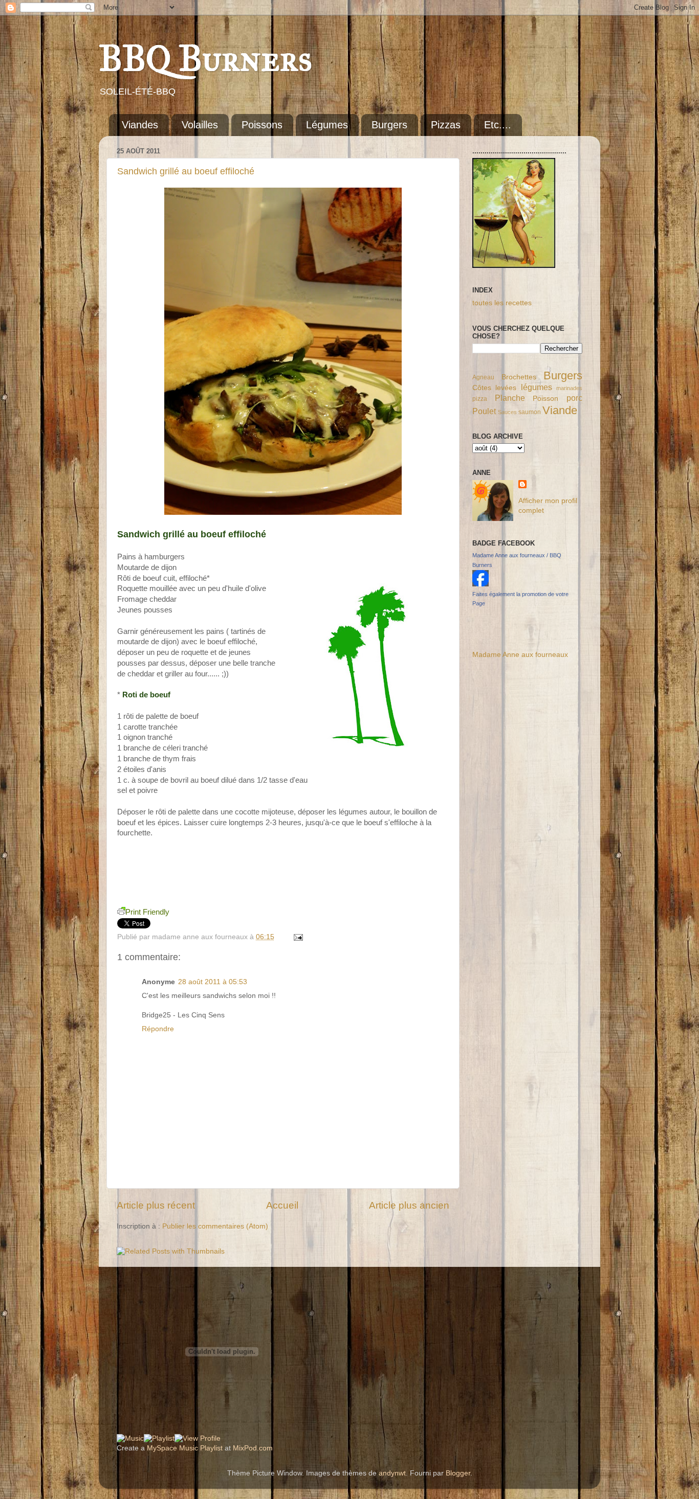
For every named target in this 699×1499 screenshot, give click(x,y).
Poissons (262, 124)
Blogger (458, 1473)
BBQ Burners (205, 58)
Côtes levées (494, 388)
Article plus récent (156, 1205)
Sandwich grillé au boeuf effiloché (185, 171)
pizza (479, 398)
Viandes (140, 124)
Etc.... (497, 124)
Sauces (507, 412)
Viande (559, 410)
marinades (569, 388)
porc (574, 397)
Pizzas (446, 124)
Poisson (545, 398)
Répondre (158, 1029)
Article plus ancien (409, 1205)
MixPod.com (253, 1448)
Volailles (200, 124)
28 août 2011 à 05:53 (212, 982)
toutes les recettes (502, 303)
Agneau (483, 377)
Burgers (389, 124)
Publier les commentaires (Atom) (215, 1226)
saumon (529, 412)
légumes (536, 387)
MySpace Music (172, 1448)
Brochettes (518, 377)
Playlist (211, 1448)
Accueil (282, 1205)
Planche (510, 397)
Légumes (327, 124)
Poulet (484, 411)
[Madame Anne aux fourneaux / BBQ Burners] (480, 584)
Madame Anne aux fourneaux (520, 654)
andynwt (392, 1473)
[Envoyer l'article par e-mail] (296, 937)
